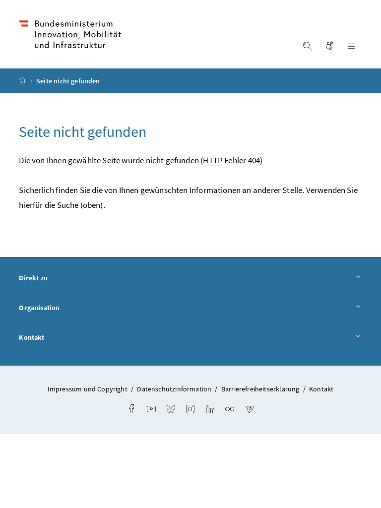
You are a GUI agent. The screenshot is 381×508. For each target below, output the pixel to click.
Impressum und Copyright (87, 388)
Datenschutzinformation (174, 388)
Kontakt (31, 337)
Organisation (39, 307)
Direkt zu (33, 277)
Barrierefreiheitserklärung (260, 388)
